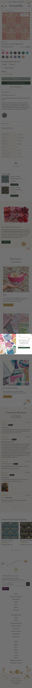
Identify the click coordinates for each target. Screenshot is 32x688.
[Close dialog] (31, 334)
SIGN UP (24, 347)
